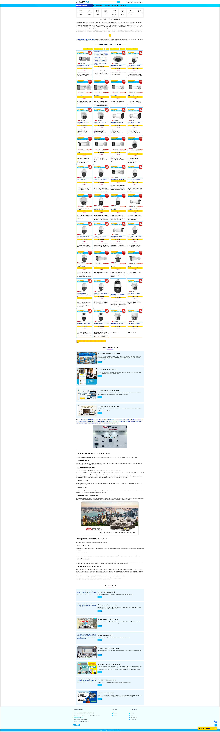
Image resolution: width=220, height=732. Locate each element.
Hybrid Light (96, 48)
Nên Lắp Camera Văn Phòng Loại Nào (107, 605)
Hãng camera (107, 5)
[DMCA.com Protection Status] (76, 725)
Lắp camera (83, 2)
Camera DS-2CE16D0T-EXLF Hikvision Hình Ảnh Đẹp (127, 419)
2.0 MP (84, 48)
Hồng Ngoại (112, 48)
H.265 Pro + (135, 48)
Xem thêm (100, 361)
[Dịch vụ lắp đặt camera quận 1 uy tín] (93, 5)
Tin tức (132, 715)
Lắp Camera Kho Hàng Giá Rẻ (105, 635)
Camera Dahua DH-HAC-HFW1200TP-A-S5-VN (89, 419)
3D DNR (107, 48)
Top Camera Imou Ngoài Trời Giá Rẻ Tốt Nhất (109, 664)
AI (104, 48)
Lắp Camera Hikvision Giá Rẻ (136, 421)
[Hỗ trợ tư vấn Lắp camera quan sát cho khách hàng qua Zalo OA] (215, 721)
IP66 (131, 48)
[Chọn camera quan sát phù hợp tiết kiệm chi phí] (143, 13)
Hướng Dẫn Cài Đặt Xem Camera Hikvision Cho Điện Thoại (87, 423)
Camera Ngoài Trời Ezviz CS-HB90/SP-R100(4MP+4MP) (98, 421)
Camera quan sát (98, 5)
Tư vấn (120, 5)
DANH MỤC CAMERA (82, 5)
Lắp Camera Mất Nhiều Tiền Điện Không (108, 619)
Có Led (88, 48)
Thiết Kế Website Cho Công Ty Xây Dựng (108, 390)
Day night (101, 48)
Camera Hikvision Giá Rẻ (110, 19)
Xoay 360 (127, 48)
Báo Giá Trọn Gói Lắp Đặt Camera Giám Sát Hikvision (108, 423)
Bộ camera (114, 5)
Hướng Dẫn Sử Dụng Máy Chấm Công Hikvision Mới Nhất (119, 421)
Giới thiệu (132, 713)
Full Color (117, 48)
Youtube (115, 715)
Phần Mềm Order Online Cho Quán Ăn (107, 369)
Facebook (115, 713)
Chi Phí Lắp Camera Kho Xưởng (106, 693)
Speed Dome (122, 48)
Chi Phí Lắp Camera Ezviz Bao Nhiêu (107, 680)
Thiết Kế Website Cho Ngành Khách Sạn (108, 406)
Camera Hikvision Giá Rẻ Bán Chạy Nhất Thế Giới (85, 39)
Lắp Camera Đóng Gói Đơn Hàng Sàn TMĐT (109, 353)
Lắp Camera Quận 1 (78, 709)
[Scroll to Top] (216, 725)
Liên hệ (124, 5)
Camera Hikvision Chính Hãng (110, 44)
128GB (92, 48)
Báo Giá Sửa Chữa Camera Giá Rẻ (106, 592)
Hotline (208, 729)
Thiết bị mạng (133, 719)
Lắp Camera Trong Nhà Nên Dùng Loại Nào (109, 648)
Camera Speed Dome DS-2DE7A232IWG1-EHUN (107, 419)
